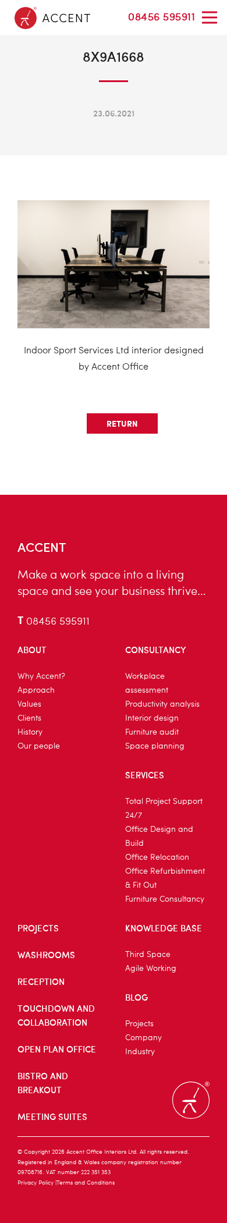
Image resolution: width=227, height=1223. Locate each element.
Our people (38, 746)
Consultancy (155, 649)
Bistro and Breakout (42, 1083)
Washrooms (46, 954)
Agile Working (150, 969)
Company (143, 1038)
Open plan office (56, 1049)
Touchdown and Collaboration (56, 1015)
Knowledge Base (163, 928)
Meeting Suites (52, 1116)
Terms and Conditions (85, 1183)
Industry (140, 1052)
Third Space (148, 955)
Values (29, 704)
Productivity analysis (162, 704)
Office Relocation (157, 857)
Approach (36, 690)
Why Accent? (41, 676)
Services (144, 775)
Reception (41, 981)
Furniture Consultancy (164, 899)
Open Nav (209, 17)
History (29, 732)
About (32, 649)
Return (122, 423)
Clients (29, 718)
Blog (136, 997)
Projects (38, 928)
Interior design (152, 718)
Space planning (155, 746)
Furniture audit (152, 732)
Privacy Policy (35, 1183)
